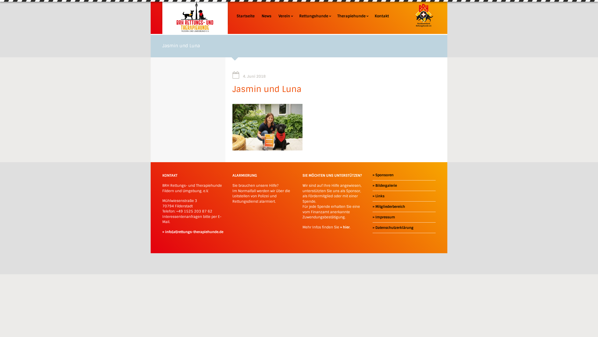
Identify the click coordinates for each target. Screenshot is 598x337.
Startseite (246, 16)
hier (346, 227)
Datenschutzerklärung (394, 227)
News (266, 16)
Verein (284, 16)
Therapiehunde (351, 16)
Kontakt (382, 16)
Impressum (385, 217)
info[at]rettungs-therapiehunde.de (194, 232)
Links (379, 196)
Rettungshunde (313, 16)
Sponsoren (384, 175)
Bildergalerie (386, 185)
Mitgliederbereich (390, 206)
